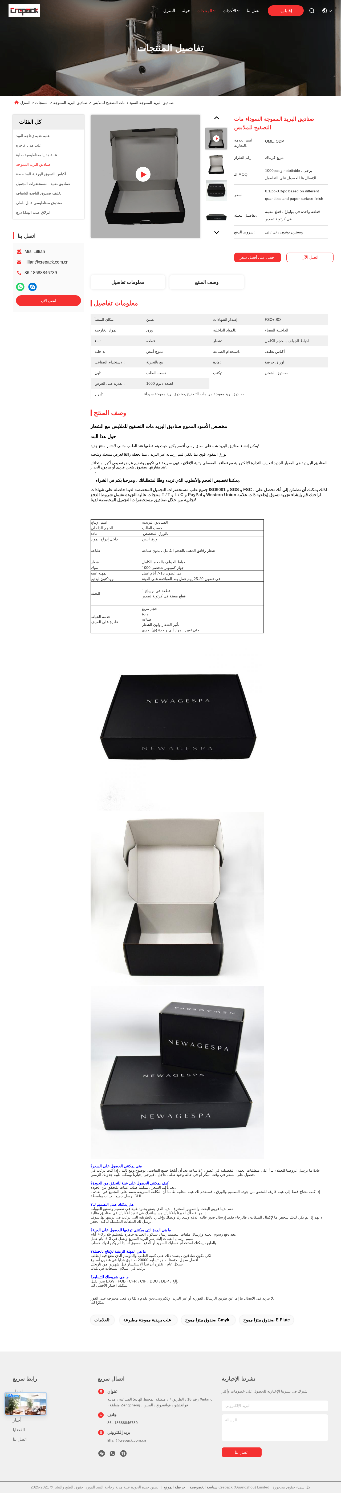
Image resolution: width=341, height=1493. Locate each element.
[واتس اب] (20, 287)
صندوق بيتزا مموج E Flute (266, 1320)
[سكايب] (32, 287)
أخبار (17, 1420)
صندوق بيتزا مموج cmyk (207, 1320)
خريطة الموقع (174, 1487)
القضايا (19, 1429)
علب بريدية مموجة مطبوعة (147, 1320)
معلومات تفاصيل (127, 282)
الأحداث (229, 11)
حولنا (185, 10)
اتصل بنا (254, 10)
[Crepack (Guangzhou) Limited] (24, 10)
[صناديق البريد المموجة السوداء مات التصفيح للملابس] (145, 176)
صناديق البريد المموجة (70, 102)
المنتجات (204, 11)
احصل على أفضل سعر (257, 257)
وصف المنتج (207, 282)
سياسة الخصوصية (203, 1487)
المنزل (169, 10)
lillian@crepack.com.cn (46, 262)
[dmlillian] (123, 1455)
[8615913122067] (112, 1455)
